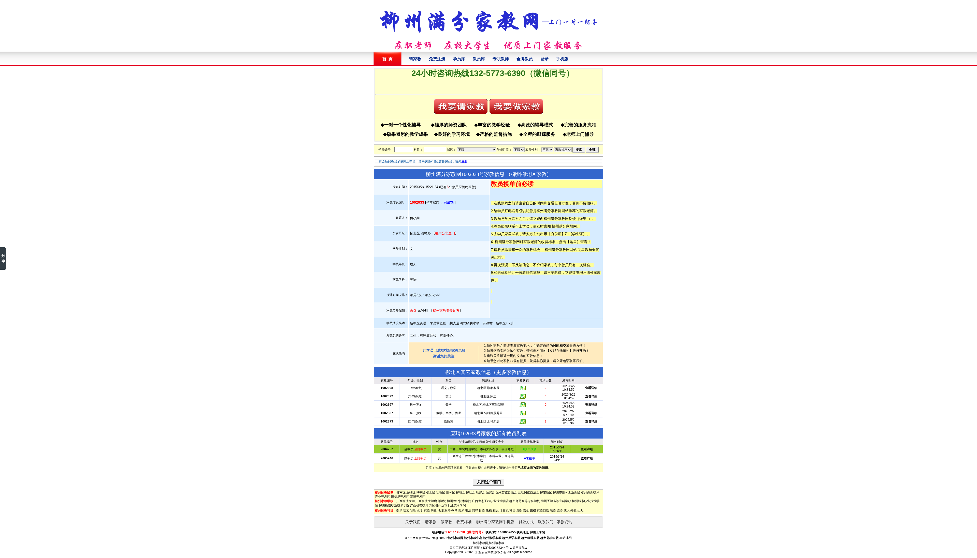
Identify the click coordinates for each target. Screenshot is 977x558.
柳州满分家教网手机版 (495, 522)
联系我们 (545, 522)
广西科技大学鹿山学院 (430, 501)
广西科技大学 (405, 501)
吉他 (526, 510)
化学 (420, 510)
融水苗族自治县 (506, 492)
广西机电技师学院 (422, 505)
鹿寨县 (480, 492)
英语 (427, 510)
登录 (544, 59)
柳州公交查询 (445, 233)
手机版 (562, 59)
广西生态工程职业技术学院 (490, 501)
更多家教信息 (511, 372)
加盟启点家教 (484, 552)
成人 (567, 510)
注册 (464, 161)
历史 (434, 510)
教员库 (479, 59)
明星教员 (585, 250)
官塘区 (440, 492)
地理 (441, 510)
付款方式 (526, 522)
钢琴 (454, 510)
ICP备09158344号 (496, 548)
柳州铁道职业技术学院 (394, 505)
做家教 (446, 522)
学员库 (459, 59)
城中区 (420, 492)
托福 (489, 510)
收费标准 (464, 522)
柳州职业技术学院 (459, 501)
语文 (406, 510)
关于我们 (413, 522)
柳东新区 (546, 492)
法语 (553, 510)
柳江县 (470, 492)
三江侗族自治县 (528, 492)
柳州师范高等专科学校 (524, 501)
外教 (573, 510)
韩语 (512, 510)
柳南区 (401, 492)
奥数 (519, 510)
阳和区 (450, 492)
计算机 (504, 510)
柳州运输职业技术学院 (450, 505)
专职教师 (501, 59)
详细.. (583, 219)
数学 (399, 510)
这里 (573, 242)
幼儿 (580, 510)
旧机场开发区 (400, 497)
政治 (447, 510)
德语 (560, 510)
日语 (482, 510)
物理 (413, 510)
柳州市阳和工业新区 (566, 492)
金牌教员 (524, 59)
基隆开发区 (417, 497)
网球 (475, 510)
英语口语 (543, 510)
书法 (468, 510)
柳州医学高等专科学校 (556, 501)
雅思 (496, 510)
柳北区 (430, 492)
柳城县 (460, 492)
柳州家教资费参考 (446, 310)
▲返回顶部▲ (518, 548)
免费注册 (437, 59)
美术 (461, 510)
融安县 (490, 492)
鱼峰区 (410, 492)
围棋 (533, 510)
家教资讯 (564, 522)
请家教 (415, 59)
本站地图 (565, 538)
